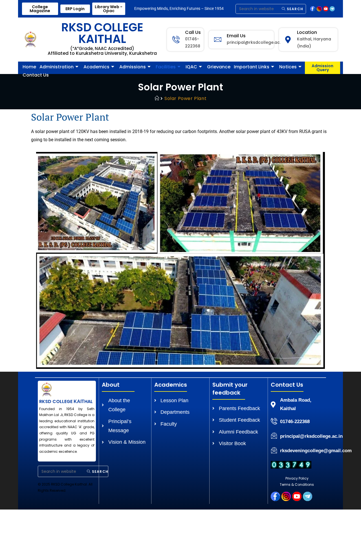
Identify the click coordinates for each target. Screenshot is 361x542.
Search (294, 8)
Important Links (251, 67)
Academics (96, 67)
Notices (288, 67)
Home (29, 67)
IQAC (191, 67)
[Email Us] (217, 39)
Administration (56, 67)
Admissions (132, 67)
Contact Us (36, 75)
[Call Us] (176, 39)
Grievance (218, 67)
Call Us (193, 32)
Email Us (236, 35)
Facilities (166, 67)
